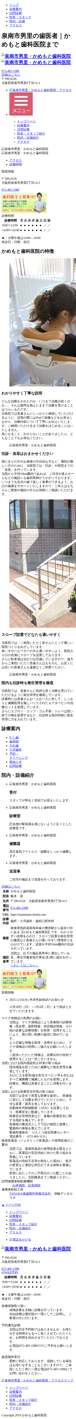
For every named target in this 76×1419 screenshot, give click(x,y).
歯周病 (14, 741)
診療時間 (15, 164)
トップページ (26, 121)
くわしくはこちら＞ (25, 965)
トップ (14, 5)
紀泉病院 (34, 1185)
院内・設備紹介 (28, 137)
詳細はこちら (11, 74)
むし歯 (14, 737)
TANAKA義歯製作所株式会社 (30, 1193)
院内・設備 (17, 21)
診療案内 (15, 9)
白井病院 (18, 1185)
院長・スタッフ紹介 (31, 133)
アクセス (15, 25)
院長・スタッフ (20, 17)
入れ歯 (14, 745)
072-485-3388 (10, 71)
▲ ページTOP (11, 1204)
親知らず (15, 762)
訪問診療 (15, 13)
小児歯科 (15, 749)
